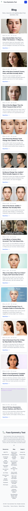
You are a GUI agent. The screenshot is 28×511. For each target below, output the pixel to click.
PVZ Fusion (5, 484)
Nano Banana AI (5, 454)
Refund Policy (22, 506)
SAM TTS (6, 452)
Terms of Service (14, 506)
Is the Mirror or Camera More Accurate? (14, 482)
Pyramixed (5, 482)
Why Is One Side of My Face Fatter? (14, 477)
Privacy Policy (22, 454)
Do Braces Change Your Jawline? (14, 491)
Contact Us (22, 452)
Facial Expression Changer (5, 462)
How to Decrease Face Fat (14, 468)
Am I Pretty (5, 472)
